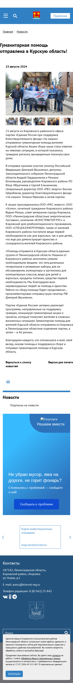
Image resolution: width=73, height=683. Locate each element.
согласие (56, 655)
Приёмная (60, 16)
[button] (70, 75)
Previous (3, 537)
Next (70, 537)
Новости (22, 31)
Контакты (11, 563)
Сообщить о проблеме (36, 504)
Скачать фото (13, 74)
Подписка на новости (24, 405)
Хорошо (14, 674)
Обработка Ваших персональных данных (40, 658)
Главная (8, 31)
